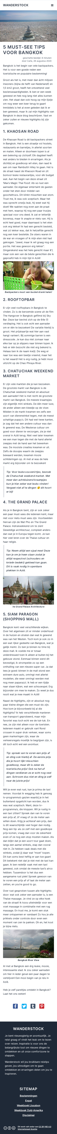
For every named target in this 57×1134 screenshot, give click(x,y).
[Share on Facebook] (15, 1006)
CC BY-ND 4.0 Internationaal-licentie (34, 1127)
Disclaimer (28, 1115)
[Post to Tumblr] (33, 1006)
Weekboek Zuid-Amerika (28, 1110)
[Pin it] (41, 1006)
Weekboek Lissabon (28, 1105)
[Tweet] (24, 1006)
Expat (28, 1100)
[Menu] (52, 5)
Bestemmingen (28, 1095)
